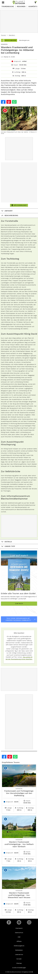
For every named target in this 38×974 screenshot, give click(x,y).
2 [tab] (18, 108)
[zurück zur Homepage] (19, 2)
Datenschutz (19, 932)
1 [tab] (16, 108)
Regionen (21, 6)
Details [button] (8, 542)
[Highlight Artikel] (35, 2)
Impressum (19, 928)
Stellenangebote (19, 945)
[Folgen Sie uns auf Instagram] (29, 922)
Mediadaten (19, 950)
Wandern (12, 35)
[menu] (3, 2)
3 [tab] (20, 108)
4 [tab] (22, 108)
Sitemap (19, 963)
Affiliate (19, 941)
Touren (3, 35)
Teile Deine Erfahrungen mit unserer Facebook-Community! (18, 619)
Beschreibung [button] (11, 215)
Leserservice (19, 954)
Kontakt (19, 959)
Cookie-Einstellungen (19, 967)
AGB (19, 937)
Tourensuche (7, 6)
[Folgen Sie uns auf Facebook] (9, 922)
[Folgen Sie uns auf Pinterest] (19, 922)
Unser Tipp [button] (10, 546)
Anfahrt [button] (9, 211)
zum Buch (19, 603)
